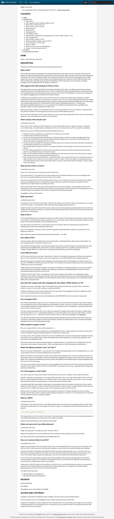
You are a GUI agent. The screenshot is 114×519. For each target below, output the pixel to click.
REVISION (26, 50)
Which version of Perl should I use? (35, 25)
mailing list (69, 517)
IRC (74, 517)
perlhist (32, 95)
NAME (25, 17)
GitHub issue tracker (58, 514)
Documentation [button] (34, 2)
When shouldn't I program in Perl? (35, 39)
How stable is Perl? (31, 32)
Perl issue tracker (61, 517)
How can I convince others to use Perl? (36, 48)
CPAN (30, 7)
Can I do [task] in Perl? (32, 37)
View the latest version (64, 10)
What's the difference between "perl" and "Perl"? (39, 41)
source (27, 7)
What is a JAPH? (30, 44)
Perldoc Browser (10, 2)
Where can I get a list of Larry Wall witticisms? (38, 46)
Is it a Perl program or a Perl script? (35, 43)
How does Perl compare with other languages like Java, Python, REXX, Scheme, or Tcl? (49, 35)
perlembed (83, 314)
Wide (85, 2)
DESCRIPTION (27, 19)
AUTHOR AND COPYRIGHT (30, 52)
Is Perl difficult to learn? (32, 34)
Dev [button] (26, 2)
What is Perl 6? (30, 30)
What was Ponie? (30, 28)
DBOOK (40, 514)
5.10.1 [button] (20, 2)
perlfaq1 (23, 7)
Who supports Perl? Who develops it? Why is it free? (40, 23)
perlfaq (25, 489)
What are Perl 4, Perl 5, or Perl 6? (35, 26)
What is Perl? (29, 21)
